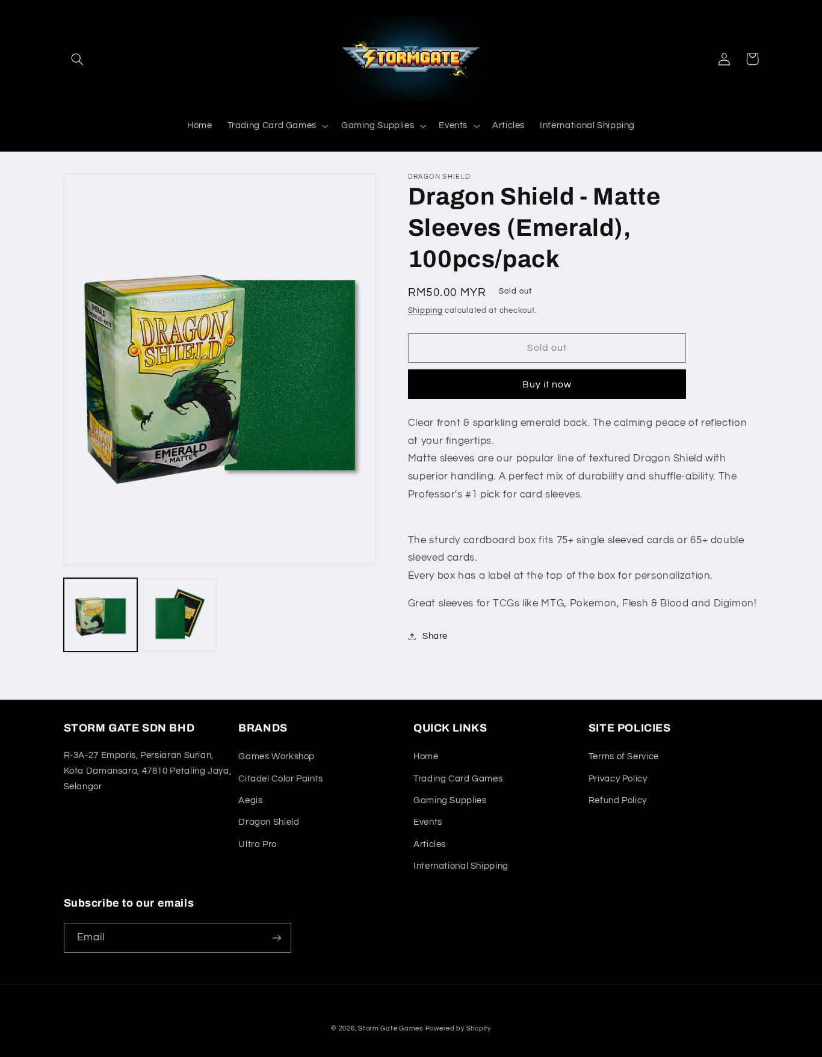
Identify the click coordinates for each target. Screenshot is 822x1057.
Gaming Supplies (449, 800)
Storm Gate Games (390, 1028)
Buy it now (547, 384)
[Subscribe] (276, 937)
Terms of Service (624, 756)
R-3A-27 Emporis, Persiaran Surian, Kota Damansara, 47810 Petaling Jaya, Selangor (148, 771)
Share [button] (435, 636)
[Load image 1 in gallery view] (100, 615)
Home (426, 756)
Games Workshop (276, 756)
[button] (77, 59)
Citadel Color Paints (280, 778)
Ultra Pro (257, 844)
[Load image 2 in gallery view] (180, 615)
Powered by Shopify (458, 1028)
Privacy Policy (618, 778)
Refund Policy (618, 800)
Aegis (250, 800)
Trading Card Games (457, 778)
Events (427, 822)
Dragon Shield (268, 822)
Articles (429, 844)
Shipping (425, 311)
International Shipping (460, 866)
